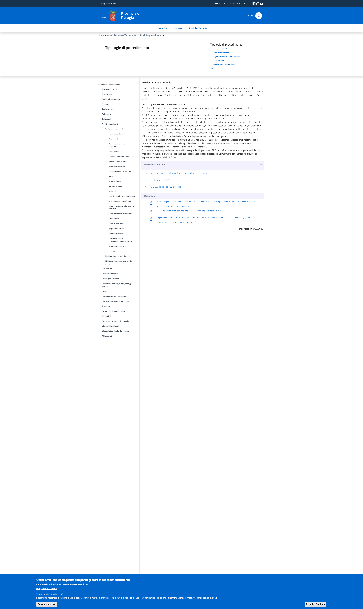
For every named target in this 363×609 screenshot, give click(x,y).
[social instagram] (258, 3)
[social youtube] (261, 3)
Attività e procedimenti (151, 35)
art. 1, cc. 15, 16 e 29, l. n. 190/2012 (166, 186)
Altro (213, 68)
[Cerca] (258, 15)
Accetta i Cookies (315, 604)
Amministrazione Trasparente (121, 35)
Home (101, 35)
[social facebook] (254, 3)
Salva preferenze (47, 604)
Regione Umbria (108, 3)
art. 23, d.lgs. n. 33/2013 (161, 180)
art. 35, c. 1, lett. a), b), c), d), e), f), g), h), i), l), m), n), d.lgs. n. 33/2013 (179, 173)
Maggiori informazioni (46, 588)
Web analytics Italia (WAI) (51, 594)
